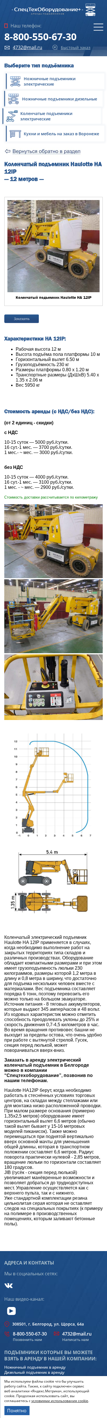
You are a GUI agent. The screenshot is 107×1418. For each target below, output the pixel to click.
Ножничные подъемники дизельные (61, 99)
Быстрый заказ (75, 47)
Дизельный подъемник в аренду (34, 1372)
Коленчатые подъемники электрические (51, 116)
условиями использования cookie (59, 1400)
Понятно (17, 1410)
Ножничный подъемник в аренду (35, 1367)
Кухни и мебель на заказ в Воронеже (59, 133)
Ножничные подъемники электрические (48, 81)
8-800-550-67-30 (40, 36)
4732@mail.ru (27, 47)
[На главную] (53, 15)
